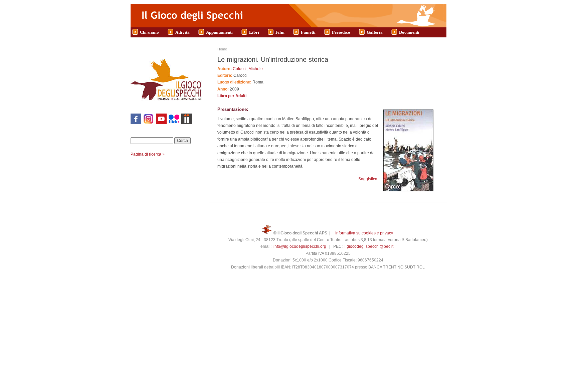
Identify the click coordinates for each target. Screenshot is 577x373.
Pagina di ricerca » (148, 154)
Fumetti (308, 32)
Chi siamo (149, 32)
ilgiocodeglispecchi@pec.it (369, 246)
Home (222, 49)
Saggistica (367, 179)
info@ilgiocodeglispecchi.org (299, 246)
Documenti (409, 32)
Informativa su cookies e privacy (364, 233)
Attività (182, 32)
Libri (254, 32)
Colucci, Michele (248, 68)
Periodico (341, 32)
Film (279, 32)
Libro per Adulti (231, 96)
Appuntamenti (219, 32)
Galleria (375, 32)
